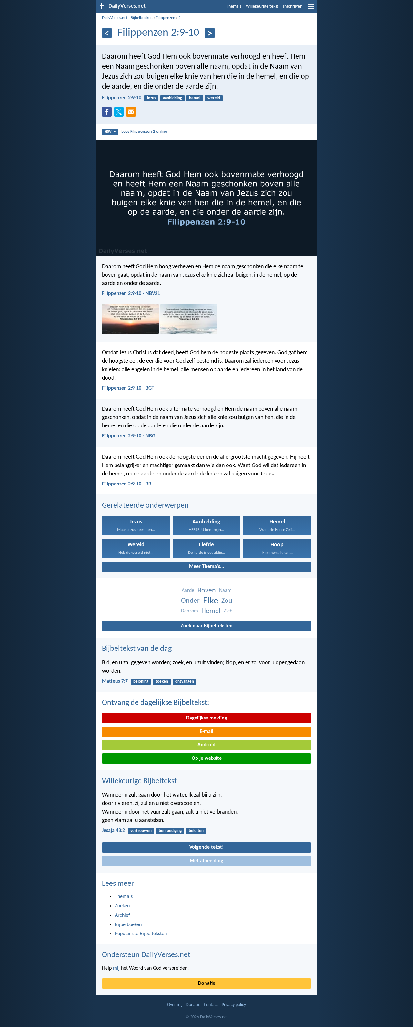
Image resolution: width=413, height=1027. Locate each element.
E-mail (206, 731)
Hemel (210, 611)
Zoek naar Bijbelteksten (207, 626)
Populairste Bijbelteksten (141, 933)
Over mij (174, 1005)
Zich (228, 611)
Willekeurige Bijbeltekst (139, 781)
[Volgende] (210, 33)
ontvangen (184, 682)
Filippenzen (165, 18)
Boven (206, 590)
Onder (190, 601)
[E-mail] (132, 113)
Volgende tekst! (206, 847)
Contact (211, 1005)
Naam (225, 590)
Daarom (189, 611)
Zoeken (122, 906)
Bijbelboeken (142, 18)
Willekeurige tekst (262, 6)
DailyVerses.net (114, 18)
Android (206, 745)
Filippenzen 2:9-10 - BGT (128, 388)
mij (116, 968)
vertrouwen (141, 831)
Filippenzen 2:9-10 (121, 98)
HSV (108, 132)
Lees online (144, 131)
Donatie (206, 983)
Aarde (188, 590)
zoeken (162, 682)
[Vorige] (107, 33)
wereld (213, 98)
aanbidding (172, 98)
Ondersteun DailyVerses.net (146, 955)
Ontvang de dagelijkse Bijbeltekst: (155, 703)
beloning (140, 682)
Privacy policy (234, 1005)
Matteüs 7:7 (115, 681)
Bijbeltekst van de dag (137, 649)
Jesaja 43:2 (113, 830)
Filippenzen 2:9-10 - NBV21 (131, 293)
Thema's (233, 6)
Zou (226, 601)
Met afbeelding (206, 861)
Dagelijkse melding (206, 718)
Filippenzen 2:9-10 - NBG (128, 436)
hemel (194, 98)
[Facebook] (108, 113)
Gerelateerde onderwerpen (145, 506)
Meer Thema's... (206, 566)
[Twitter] (120, 113)
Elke (210, 601)
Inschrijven (292, 6)
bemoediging (170, 831)
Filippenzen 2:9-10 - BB (126, 484)
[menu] (311, 9)
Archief (122, 915)
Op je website (207, 758)
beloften (196, 831)
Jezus (151, 98)
